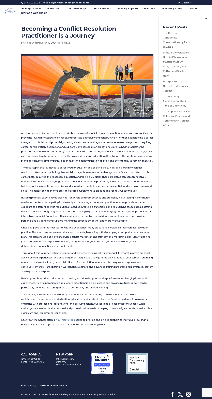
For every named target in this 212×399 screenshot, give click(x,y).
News (67, 43)
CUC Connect (100, 9)
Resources (148, 9)
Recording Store (172, 9)
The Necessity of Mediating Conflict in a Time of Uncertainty (176, 101)
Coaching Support (127, 9)
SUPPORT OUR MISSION (34, 13)
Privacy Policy (28, 385)
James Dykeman (33, 43)
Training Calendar (31, 9)
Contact (193, 9)
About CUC (53, 9)
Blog (60, 43)
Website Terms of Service (53, 385)
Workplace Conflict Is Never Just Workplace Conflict (176, 86)
